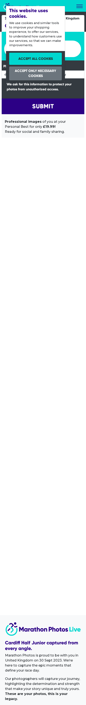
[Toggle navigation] (79, 6)
